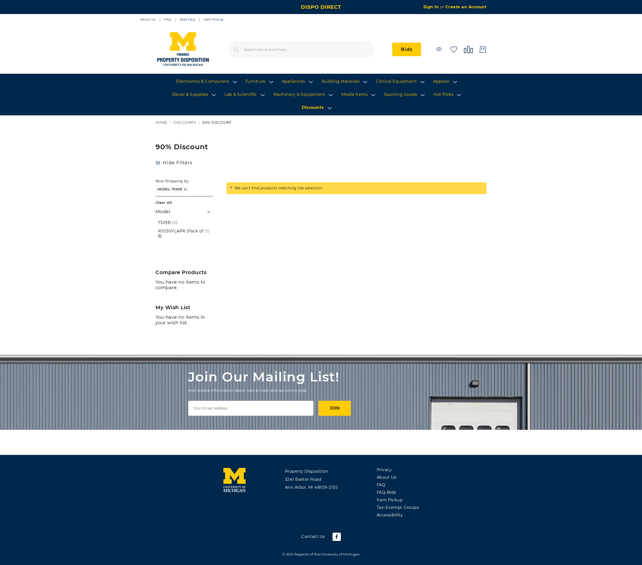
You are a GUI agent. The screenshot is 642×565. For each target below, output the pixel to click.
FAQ (167, 19)
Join (335, 408)
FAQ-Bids (386, 492)
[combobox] (301, 49)
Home (161, 123)
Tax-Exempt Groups (398, 507)
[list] (321, 95)
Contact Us (313, 536)
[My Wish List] (454, 49)
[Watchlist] (440, 49)
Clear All (163, 202)
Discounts (185, 123)
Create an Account (466, 7)
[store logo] (182, 49)
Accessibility (390, 515)
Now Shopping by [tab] (172, 181)
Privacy (384, 469)
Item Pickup (214, 19)
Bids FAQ (187, 19)
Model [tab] (162, 211)
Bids (406, 49)
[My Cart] (483, 49)
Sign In (431, 7)
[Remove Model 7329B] (185, 189)
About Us (148, 19)
